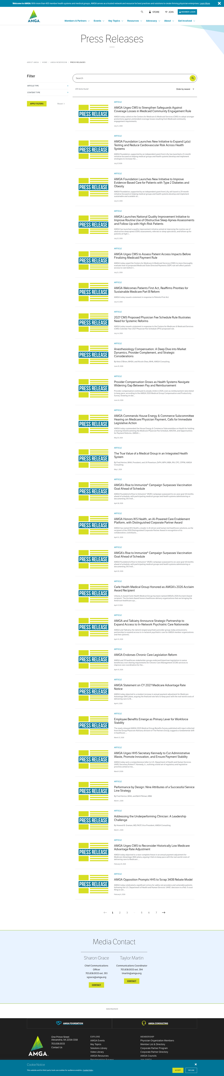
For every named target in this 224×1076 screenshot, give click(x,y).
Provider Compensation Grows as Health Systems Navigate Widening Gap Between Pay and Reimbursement (151, 383)
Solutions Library (98, 1048)
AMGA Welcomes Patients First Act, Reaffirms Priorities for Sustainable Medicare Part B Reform (151, 289)
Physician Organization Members (157, 1040)
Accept (178, 1070)
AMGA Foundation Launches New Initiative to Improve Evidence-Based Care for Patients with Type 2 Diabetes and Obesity (151, 182)
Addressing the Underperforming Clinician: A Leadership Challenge (150, 818)
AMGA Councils (148, 1055)
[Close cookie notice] (195, 1064)
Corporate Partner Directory (154, 1051)
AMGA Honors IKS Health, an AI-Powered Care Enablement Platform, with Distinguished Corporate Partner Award (152, 520)
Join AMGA (146, 1059)
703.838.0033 (58, 1043)
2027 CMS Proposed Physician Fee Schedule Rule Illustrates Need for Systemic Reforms (152, 319)
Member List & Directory (152, 1044)
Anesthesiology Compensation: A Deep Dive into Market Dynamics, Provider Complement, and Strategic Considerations (150, 352)
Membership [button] (147, 1037)
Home (44, 62)
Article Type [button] (33, 86)
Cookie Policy (88, 1070)
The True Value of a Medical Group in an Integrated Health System (151, 455)
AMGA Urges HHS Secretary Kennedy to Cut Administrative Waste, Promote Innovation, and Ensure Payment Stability (152, 755)
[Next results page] (163, 912)
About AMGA (33, 62)
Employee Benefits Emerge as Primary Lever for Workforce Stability (151, 721)
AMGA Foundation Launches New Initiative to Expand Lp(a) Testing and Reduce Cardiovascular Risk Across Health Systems (152, 145)
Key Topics (95, 1044)
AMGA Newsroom (59, 62)
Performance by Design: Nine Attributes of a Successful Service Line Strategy (154, 789)
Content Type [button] (33, 92)
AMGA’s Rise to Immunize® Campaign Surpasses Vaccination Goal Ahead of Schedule (153, 486)
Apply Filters (36, 103)
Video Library (97, 1051)
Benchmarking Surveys (102, 1059)
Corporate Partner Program (154, 1048)
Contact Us (56, 1047)
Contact (96, 985)
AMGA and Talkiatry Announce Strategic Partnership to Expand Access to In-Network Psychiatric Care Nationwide (151, 622)
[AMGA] (34, 15)
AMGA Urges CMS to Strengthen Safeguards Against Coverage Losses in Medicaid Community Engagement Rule (152, 109)
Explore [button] (95, 1037)
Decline (191, 1070)
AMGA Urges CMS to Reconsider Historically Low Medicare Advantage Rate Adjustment (152, 847)
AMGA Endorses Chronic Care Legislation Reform (145, 655)
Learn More (205, 3)
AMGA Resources (99, 1055)
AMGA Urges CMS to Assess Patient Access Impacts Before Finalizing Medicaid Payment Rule (152, 256)
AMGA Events (97, 1040)
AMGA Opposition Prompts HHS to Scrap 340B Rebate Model (153, 879)
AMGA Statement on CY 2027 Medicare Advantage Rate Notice (150, 687)
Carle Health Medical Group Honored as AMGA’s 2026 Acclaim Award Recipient (154, 588)
